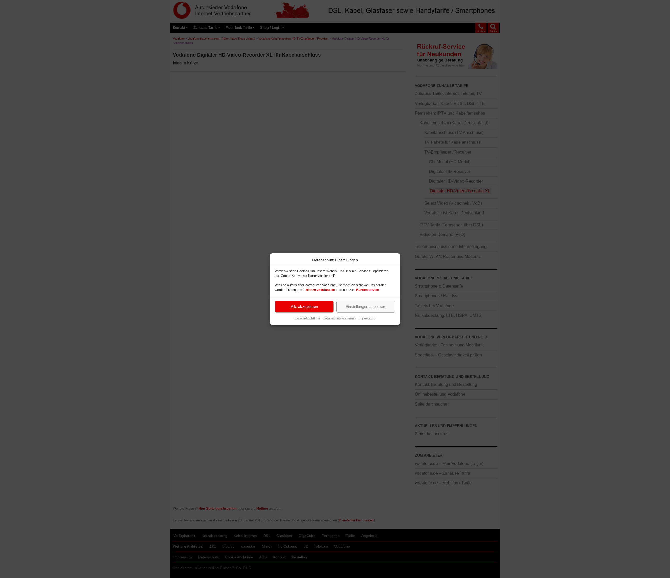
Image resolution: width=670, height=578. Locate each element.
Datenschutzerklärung (339, 318)
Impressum (366, 318)
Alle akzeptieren (304, 306)
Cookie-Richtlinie (307, 318)
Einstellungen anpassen (365, 306)
